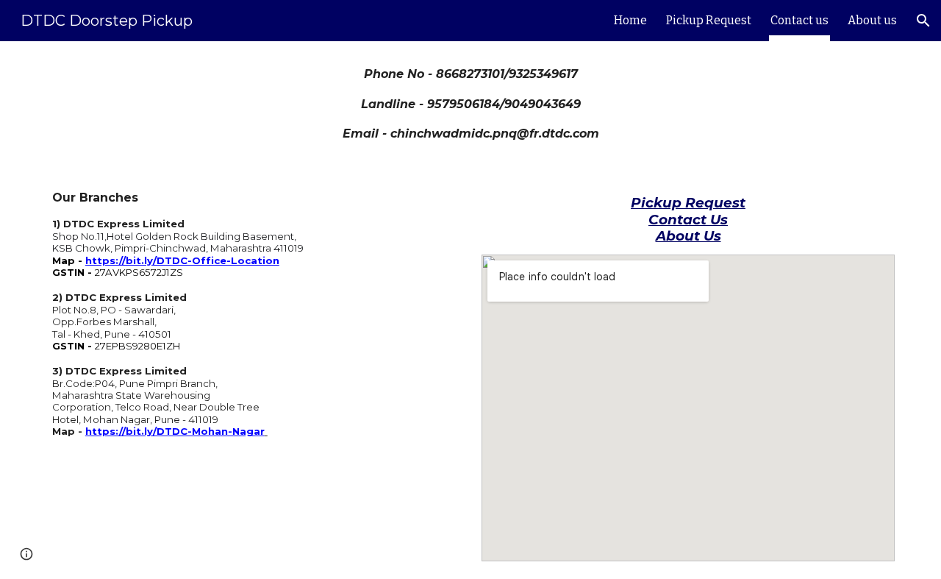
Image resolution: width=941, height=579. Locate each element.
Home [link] (630, 20)
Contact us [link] (799, 20)
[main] (470, 104)
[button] (923, 20)
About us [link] (872, 20)
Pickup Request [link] (708, 20)
